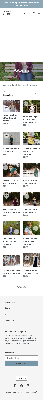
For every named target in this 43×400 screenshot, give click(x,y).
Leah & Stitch (7, 12)
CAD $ (21, 378)
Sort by (6, 91)
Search (8, 308)
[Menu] (38, 12)
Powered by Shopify (30, 392)
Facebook (9, 321)
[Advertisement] (21, 39)
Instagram (9, 314)
